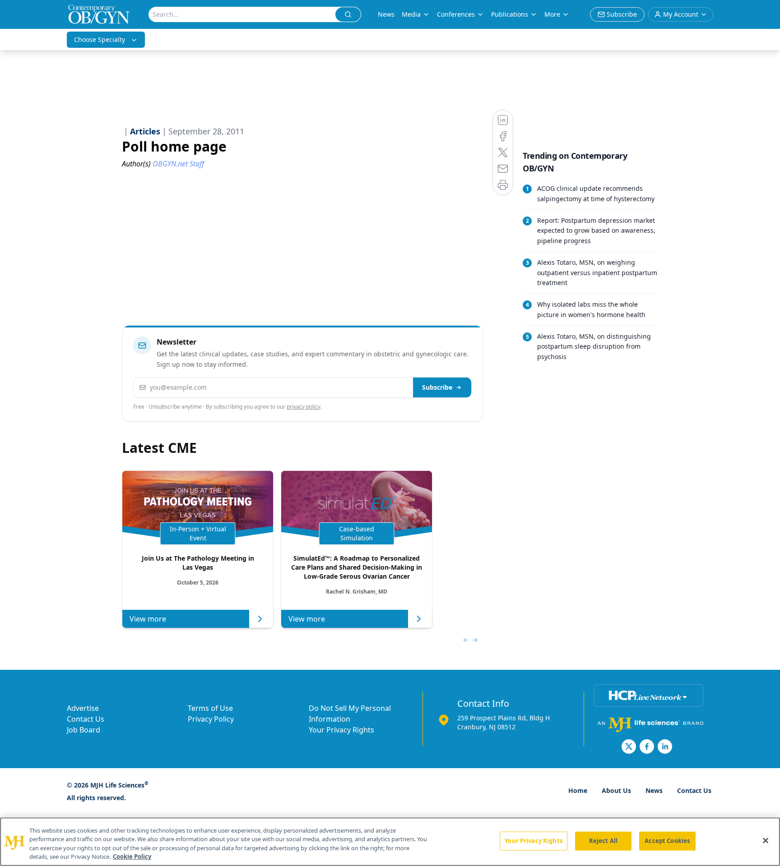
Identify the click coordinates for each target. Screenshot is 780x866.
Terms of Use (210, 708)
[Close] (765, 840)
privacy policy (303, 406)
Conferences (456, 14)
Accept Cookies (667, 841)
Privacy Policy (211, 719)
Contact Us (85, 719)
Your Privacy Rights (341, 730)
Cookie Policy (132, 856)
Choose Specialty (99, 39)
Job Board (83, 730)
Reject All (603, 841)
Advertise (83, 708)
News (386, 14)
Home (577, 790)
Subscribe (437, 387)
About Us (616, 790)
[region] (390, 841)
